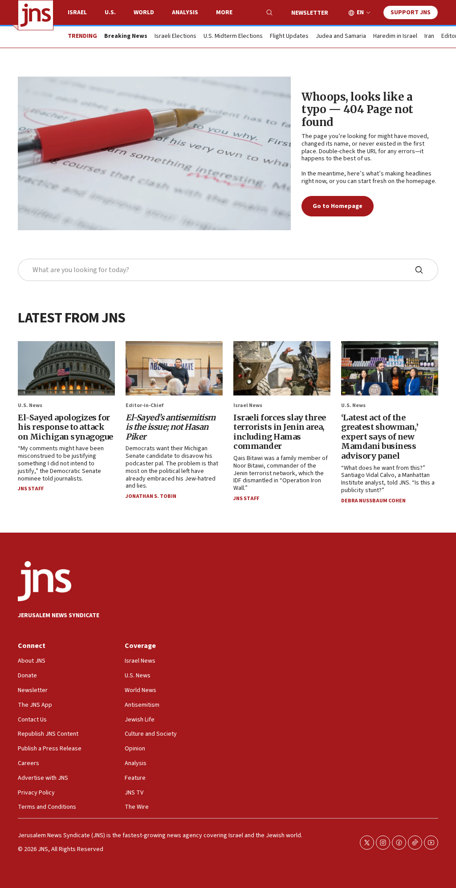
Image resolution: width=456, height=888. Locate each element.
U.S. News (30, 405)
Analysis (185, 12)
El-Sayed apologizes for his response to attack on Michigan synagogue (65, 427)
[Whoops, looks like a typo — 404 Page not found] (154, 153)
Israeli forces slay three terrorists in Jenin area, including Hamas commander (279, 432)
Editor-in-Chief (144, 405)
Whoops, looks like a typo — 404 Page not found (357, 110)
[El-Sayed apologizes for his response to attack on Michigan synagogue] (66, 368)
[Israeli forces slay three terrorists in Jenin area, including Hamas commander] (281, 368)
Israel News (247, 405)
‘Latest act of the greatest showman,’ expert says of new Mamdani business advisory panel (379, 436)
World (144, 12)
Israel (77, 12)
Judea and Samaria (341, 37)
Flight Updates (289, 37)
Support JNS (411, 12)
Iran (429, 37)
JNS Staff (31, 489)
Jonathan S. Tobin (151, 496)
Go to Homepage (337, 206)
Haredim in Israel (395, 37)
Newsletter (309, 12)
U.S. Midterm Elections (233, 37)
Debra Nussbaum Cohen (373, 501)
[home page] (36, 15)
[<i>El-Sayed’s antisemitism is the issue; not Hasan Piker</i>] (174, 368)
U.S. (110, 12)
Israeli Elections (175, 37)
